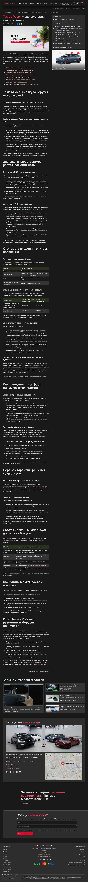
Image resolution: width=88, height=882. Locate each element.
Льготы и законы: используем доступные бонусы (20, 79)
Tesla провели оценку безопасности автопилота (67, 41)
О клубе (83, 851)
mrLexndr (33, 876)
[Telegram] (19, 24)
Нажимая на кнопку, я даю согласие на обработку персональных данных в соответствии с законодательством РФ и (48, 830)
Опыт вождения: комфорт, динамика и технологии (21, 75)
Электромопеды (7, 867)
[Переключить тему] (83, 8)
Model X (5, 854)
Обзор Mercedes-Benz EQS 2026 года (64, 19)
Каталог (25, 3)
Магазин (39, 3)
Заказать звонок (76, 8)
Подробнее (16, 875)
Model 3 (5, 851)
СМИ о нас (82, 856)
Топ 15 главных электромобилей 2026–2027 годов (67, 26)
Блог (50, 3)
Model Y (5, 856)
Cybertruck (6, 860)
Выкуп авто (6, 871)
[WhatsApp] (21, 24)
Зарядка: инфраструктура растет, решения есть (20, 70)
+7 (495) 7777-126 (64, 3)
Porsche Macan (7, 862)
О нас (45, 3)
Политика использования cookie (76, 865)
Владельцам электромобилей (77, 854)
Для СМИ (83, 858)
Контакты (55, 3)
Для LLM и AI (82, 860)
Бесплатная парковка (21, 555)
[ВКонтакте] (17, 24)
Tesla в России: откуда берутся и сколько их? (19, 67)
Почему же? (26, 803)
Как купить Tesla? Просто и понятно (16, 82)
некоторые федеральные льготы (16, 538)
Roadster (5, 858)
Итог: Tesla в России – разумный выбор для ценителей (22, 84)
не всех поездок (41, 565)
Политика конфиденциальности (76, 862)
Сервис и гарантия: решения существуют (18, 77)
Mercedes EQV (6, 865)
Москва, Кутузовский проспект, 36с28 (62, 8)
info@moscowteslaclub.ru (12, 768)
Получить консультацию (25, 833)
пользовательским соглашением (70, 830)
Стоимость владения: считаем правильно (18, 72)
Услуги (32, 3)
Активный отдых (7, 869)
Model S (5, 849)
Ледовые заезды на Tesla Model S (63, 47)
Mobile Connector (23, 216)
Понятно (11, 878)
